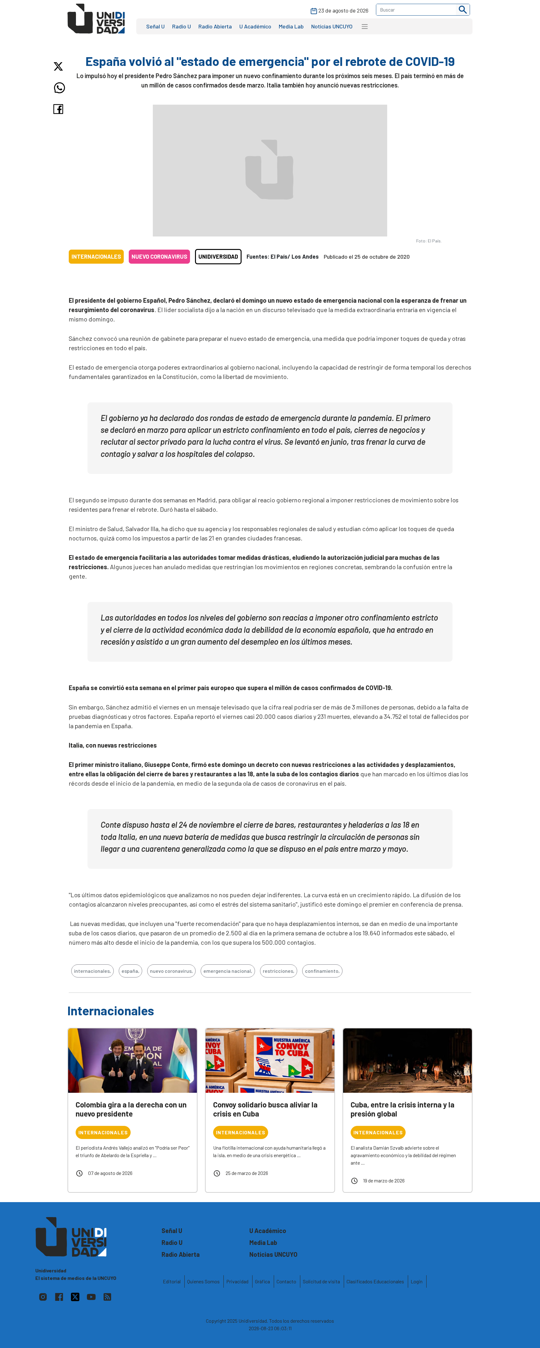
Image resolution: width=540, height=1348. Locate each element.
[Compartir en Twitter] (59, 66)
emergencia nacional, (227, 971)
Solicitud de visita (321, 1281)
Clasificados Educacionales (375, 1281)
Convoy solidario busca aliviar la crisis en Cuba (265, 1109)
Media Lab (291, 26)
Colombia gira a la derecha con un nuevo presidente (131, 1109)
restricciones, (278, 971)
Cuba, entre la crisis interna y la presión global (402, 1109)
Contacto (286, 1281)
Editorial (172, 1281)
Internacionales (96, 256)
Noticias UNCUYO (331, 26)
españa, (130, 971)
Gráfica (262, 1281)
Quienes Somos (203, 1281)
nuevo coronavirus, (171, 971)
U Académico (255, 26)
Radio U (181, 26)
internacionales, (92, 971)
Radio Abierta (215, 26)
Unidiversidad (218, 256)
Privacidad (237, 1281)
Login (416, 1281)
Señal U (155, 26)
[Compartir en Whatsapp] (59, 88)
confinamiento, (322, 971)
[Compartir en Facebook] (59, 109)
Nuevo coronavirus (159, 256)
